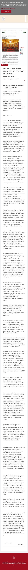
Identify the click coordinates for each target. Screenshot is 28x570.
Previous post (8, 543)
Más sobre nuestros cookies (8, 8)
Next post (20, 544)
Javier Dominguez (11, 563)
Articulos (4, 64)
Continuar (6, 11)
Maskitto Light (5, 562)
